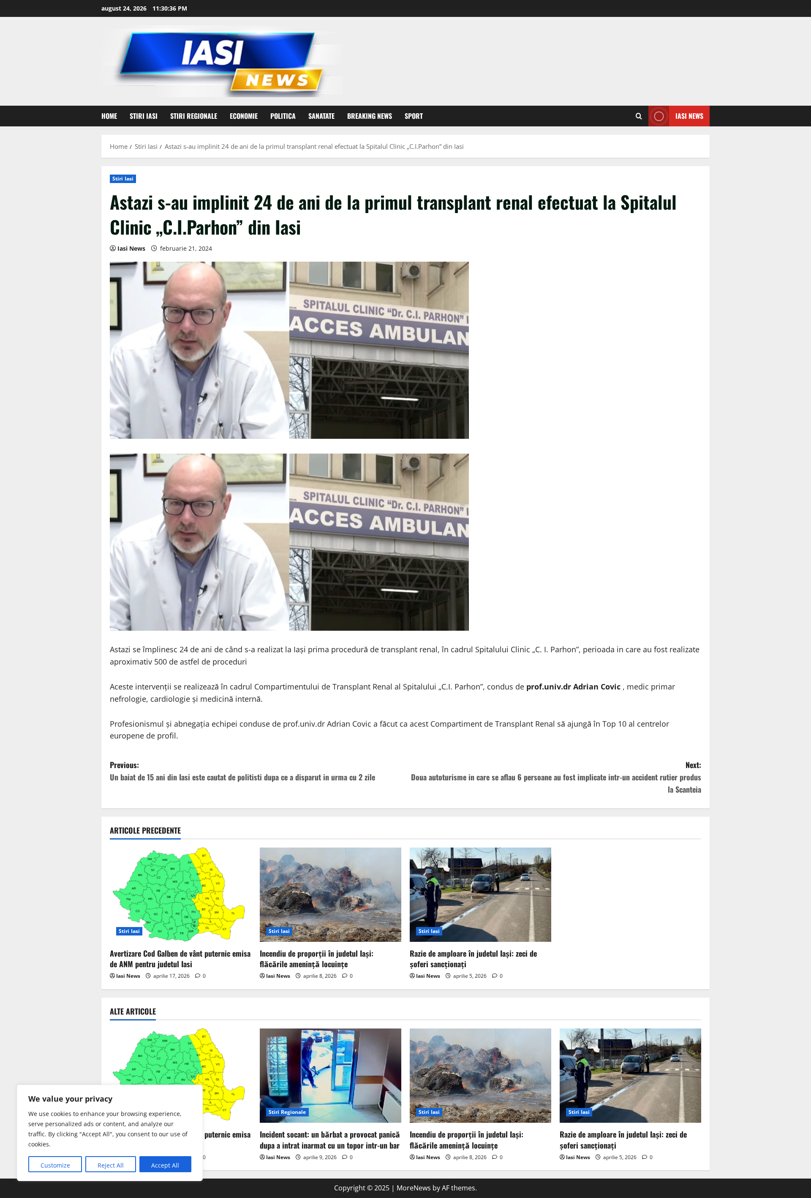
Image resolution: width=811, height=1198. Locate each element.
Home (109, 116)
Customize (55, 1165)
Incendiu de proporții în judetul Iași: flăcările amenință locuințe (316, 958)
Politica (283, 116)
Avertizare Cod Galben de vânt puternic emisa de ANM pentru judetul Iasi (180, 958)
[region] (110, 1133)
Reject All (111, 1165)
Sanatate (321, 116)
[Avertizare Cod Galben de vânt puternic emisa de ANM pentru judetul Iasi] (180, 895)
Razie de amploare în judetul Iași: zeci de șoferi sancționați (473, 958)
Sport (414, 116)
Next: (556, 777)
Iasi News (689, 116)
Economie (244, 116)
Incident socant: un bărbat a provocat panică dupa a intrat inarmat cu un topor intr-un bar (330, 1139)
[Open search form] (639, 116)
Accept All (165, 1165)
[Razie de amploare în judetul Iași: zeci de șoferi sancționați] (480, 895)
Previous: (242, 770)
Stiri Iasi (144, 116)
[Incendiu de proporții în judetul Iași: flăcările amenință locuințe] (330, 895)
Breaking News (369, 116)
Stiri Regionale (193, 116)
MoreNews (414, 1188)
